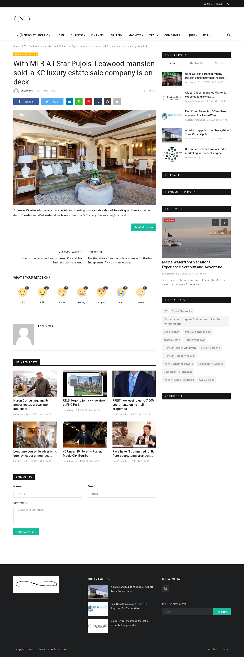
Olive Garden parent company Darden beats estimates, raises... (205, 75)
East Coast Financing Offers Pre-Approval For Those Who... (205, 113)
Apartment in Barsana (211, 363)
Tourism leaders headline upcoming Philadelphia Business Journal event (52, 260)
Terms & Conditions (216, 649)
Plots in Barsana (210, 347)
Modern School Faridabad (179, 379)
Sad (121, 302)
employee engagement (198, 331)
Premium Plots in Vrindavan (180, 347)
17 (165, 311)
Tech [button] (152, 35)
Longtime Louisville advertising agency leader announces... (35, 453)
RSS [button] (206, 35)
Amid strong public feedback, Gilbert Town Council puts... (208, 132)
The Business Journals (40, 46)
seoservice (191, 157)
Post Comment (26, 531)
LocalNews (27, 90)
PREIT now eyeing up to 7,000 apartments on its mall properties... (133, 405)
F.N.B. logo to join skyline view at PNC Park (84, 402)
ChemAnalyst (171, 331)
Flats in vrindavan (195, 339)
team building (172, 339)
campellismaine (170, 273)
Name (17, 486)
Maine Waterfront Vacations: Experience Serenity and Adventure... (193, 264)
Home (61, 35)
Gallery (116, 35)
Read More (142, 227)
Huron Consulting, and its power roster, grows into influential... (31, 405)
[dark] (228, 3)
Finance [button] (97, 35)
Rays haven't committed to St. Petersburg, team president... (133, 453)
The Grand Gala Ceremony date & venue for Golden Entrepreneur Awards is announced (120, 260)
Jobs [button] (192, 35)
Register (218, 3)
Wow (141, 302)
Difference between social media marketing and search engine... (205, 151)
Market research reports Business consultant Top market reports (192, 321)
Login (207, 3)
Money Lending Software (178, 363)
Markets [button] (134, 35)
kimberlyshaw (192, 100)
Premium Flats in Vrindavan (179, 355)
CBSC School (206, 379)
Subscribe (222, 612)
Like (22, 302)
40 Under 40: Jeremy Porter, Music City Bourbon (82, 453)
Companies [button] (172, 35)
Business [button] (77, 35)
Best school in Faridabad (178, 371)
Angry (101, 302)
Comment (20, 502)
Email (91, 486)
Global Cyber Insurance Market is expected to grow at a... (205, 94)
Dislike (42, 302)
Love (62, 302)
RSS (24, 46)
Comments (24, 477)
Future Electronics (182, 311)
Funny (81, 302)
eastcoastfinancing (195, 119)
